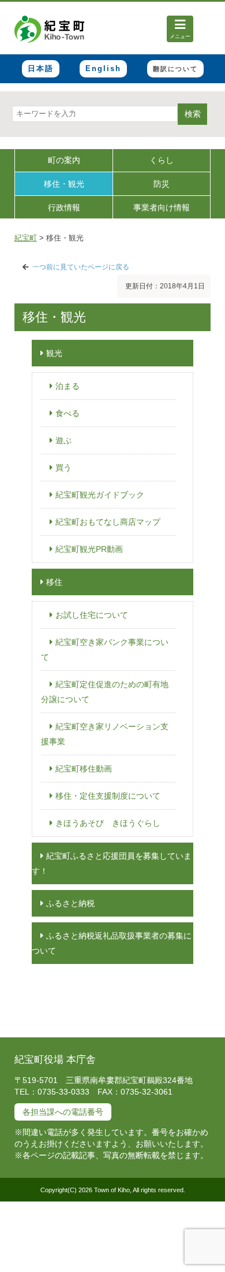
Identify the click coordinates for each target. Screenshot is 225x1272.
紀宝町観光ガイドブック (99, 494)
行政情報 (64, 207)
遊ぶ (63, 440)
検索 (193, 113)
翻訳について (175, 68)
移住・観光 (64, 183)
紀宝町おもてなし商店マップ (107, 521)
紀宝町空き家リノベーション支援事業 (104, 734)
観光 (54, 353)
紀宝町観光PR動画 (89, 549)
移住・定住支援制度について (107, 795)
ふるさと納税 (70, 903)
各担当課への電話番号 (62, 1112)
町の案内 (64, 160)
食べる (67, 413)
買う (63, 467)
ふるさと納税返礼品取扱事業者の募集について (112, 943)
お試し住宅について (91, 615)
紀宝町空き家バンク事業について (104, 649)
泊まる (67, 386)
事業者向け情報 (161, 207)
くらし (161, 160)
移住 (54, 582)
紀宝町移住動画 (83, 768)
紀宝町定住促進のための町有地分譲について (104, 692)
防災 (161, 183)
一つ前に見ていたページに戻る (80, 267)
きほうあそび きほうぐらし (107, 823)
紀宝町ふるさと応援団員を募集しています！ (112, 863)
